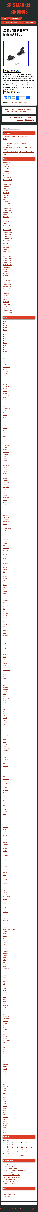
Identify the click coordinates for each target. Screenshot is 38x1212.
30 (12, 1153)
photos (5, 820)
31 (17, 1153)
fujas (4, 622)
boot (4, 432)
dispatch (5, 515)
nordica (5, 787)
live (4, 709)
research (5, 890)
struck (4, 997)
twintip (5, 1066)
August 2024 (6, 214)
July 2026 (6, 164)
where (5, 1110)
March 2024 (6, 225)
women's (5, 1123)
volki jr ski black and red (9, 1183)
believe (5, 415)
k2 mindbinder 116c (8, 1181)
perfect (5, 811)
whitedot (5, 1117)
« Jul (4, 1155)
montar (5, 763)
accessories (6, 367)
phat (4, 814)
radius (5, 866)
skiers (4, 957)
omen (4, 792)
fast (4, 572)
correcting (6, 497)
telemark (5, 1021)
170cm (5, 343)
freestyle (5, 620)
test (4, 1025)
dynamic (5, 537)
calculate (5, 454)
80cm (4, 360)
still (4, 986)
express (5, 567)
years (4, 1130)
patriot (5, 807)
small (4, 964)
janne (4, 672)
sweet (4, 1010)
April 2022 (6, 276)
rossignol (5, 910)
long (4, 711)
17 (17, 1149)
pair (4, 805)
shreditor (5, 940)
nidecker (5, 783)
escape (5, 559)
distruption (6, 521)
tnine (4, 1049)
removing (5, 881)
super (4, 1003)
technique (6, 1016)
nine (4, 785)
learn (4, 702)
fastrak (5, 576)
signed (5, 944)
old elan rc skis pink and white (11, 1175)
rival (4, 905)
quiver (5, 862)
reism (4, 877)
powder (5, 835)
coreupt (5, 493)
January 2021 (7, 308)
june (4, 676)
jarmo (4, 674)
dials (4, 508)
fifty (4, 580)
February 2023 (7, 254)
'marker (21, 102)
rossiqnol (5, 912)
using (4, 1082)
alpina (5, 380)
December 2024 (7, 206)
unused (5, 1077)
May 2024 (6, 221)
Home (5, 18)
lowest (5, 718)
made (4, 724)
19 (26, 1149)
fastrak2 (5, 578)
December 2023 (7, 232)
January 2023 (7, 256)
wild (4, 1119)
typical (5, 1069)
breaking (5, 439)
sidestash (5, 942)
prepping (5, 844)
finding (5, 585)
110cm (5, 323)
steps (4, 981)
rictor (4, 903)
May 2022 (6, 273)
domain (5, 524)
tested (4, 1027)
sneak (4, 966)
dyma (4, 535)
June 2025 (6, 193)
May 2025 (6, 195)
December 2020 (7, 310)
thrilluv (5, 1036)
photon (5, 818)
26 (26, 1151)
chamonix (6, 465)
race (4, 864)
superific (5, 1005)
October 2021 (7, 289)
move (4, 776)
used (4, 1080)
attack (4, 402)
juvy (4, 681)
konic (4, 696)
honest (5, 654)
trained (5, 1056)
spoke (4, 975)
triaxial (5, 1058)
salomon (5, 920)
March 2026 (6, 173)
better (4, 419)
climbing (5, 480)
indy (4, 661)
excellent (5, 563)
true (4, 1060)
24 (17, 1151)
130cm (5, 336)
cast (4, 463)
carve (4, 456)
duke (4, 532)
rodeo (4, 907)
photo (4, 816)
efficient (5, 543)
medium (5, 735)
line (4, 707)
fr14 (4, 609)
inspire (5, 663)
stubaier (5, 999)
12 (26, 1147)
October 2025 (7, 184)
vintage (5, 1090)
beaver (5, 412)
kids (4, 685)
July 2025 (6, 191)
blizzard (5, 428)
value (4, 1084)
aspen (5, 397)
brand (4, 436)
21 (3, 1151)
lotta (4, 715)
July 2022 (6, 269)
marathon (5, 729)
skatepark (6, 951)
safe (4, 916)
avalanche (6, 404)
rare (4, 868)
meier (4, 739)
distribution (6, 519)
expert (5, 565)
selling (5, 931)
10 (17, 1147)
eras (4, 556)
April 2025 (6, 197)
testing (5, 1029)
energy (5, 554)
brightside (6, 441)
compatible (6, 487)
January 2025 (7, 204)
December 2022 (7, 258)
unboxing (5, 1073)
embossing (6, 548)
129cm (5, 334)
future (4, 626)
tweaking (5, 1064)
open (4, 803)
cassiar (5, 460)
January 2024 (7, 230)
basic (4, 410)
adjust (4, 369)
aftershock (6, 375)
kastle (4, 683)
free (4, 611)
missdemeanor (7, 755)
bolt (4, 430)
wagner (5, 1106)
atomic (5, 399)
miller (4, 746)
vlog (4, 1093)
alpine (5, 382)
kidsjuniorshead (7, 689)
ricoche (5, 901)
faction (5, 569)
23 (12, 1151)
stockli (5, 990)
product (5, 851)
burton (5, 449)
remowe (5, 883)
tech (4, 1014)
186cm (5, 349)
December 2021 (7, 284)
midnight (5, 744)
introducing (6, 668)
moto (4, 768)
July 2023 (6, 243)
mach (4, 720)
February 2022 (7, 280)
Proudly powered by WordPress (9, 1209)
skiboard (5, 955)
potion (5, 833)
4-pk (4, 356)
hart (4, 646)
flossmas (5, 598)
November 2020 (7, 313)
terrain (5, 1023)
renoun (5, 886)
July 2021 (6, 295)
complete (5, 489)
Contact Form (15, 18)
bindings (26, 102)
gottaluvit (5, 635)
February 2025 (7, 201)
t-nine (4, 1012)
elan (4, 545)
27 (31, 1151)
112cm (5, 327)
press (4, 846)
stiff (4, 984)
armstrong (6, 395)
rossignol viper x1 (8, 1166)
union (4, 1075)
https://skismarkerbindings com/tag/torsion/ (14, 1170)
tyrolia (4, 1071)
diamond (5, 511)
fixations (5, 596)
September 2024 (7, 212)
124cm (5, 332)
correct (5, 495)
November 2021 (7, 286)
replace (5, 888)
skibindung (6, 953)
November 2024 (7, 208)
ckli (4, 476)
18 (22, 1149)
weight (5, 1108)
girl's (4, 630)
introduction (6, 670)
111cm (5, 325)
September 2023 (7, 238)
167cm (5, 341)
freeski (5, 617)
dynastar (5, 539)
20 (31, 1149)
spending (5, 973)
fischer (5, 591)
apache (5, 391)
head (4, 648)
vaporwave (6, 1086)
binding (5, 421)
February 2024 (7, 228)
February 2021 (7, 306)
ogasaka (5, 790)
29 (8, 1153)
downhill (5, 526)
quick (4, 859)
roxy (4, 914)
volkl (4, 1104)
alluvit (4, 378)
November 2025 (7, 182)
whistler (5, 1112)
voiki (4, 1095)
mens (4, 742)
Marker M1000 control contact (11, 1177)
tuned (4, 1062)
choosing (5, 474)
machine (5, 722)
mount (5, 770)
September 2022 (7, 265)
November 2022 (7, 260)
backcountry (6, 408)
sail (4, 918)
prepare (5, 842)
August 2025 (6, 188)
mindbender (6, 748)
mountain (5, 772)
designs (5, 504)
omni (4, 794)
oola (4, 796)
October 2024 (7, 210)
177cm (5, 347)
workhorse (6, 1125)
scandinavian (7, 923)
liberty (4, 705)
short (4, 938)
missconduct (6, 753)
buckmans (6, 445)
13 (31, 1147)
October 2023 (7, 236)
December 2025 (7, 180)
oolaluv (5, 798)
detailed (5, 506)
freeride (5, 615)
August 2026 (6, 162)
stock (4, 988)
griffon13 (5, 639)
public (4, 857)
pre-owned (6, 838)
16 (12, 1149)
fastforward (6, 574)
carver (5, 458)
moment (5, 761)
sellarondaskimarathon (9, 929)
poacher (5, 829)
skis (4, 962)
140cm (5, 338)
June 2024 (6, 219)
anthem (5, 388)
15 (8, 1149)
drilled (5, 530)
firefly (4, 587)
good (4, 633)
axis (4, 406)
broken (5, 443)
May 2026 (6, 169)
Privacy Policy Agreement (10, 22)
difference (6, 513)
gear (4, 628)
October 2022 (7, 262)
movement (6, 779)
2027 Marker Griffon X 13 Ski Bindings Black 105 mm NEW (19, 141)
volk (4, 1099)
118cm (5, 330)
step (4, 979)
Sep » (23, 1155)
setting (5, 936)
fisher (4, 593)
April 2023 (6, 249)
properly (5, 855)
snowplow (6, 971)
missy (4, 757)
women (5, 1121)
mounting (5, 774)
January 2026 (7, 177)
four (4, 606)
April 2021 (6, 302)
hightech (5, 650)
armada (5, 393)
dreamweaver (7, 528)
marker (12, 102)
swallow (5, 1008)
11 (22, 1147)
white (4, 1114)
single (4, 949)
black (4, 426)
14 (3, 1149)
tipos (4, 1045)
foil (4, 602)
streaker (5, 992)
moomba (5, 766)
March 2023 (6, 251)
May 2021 (6, 299)
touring (5, 1053)
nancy (4, 781)
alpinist (5, 384)
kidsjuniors (6, 687)
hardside (5, 644)
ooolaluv (5, 801)
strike (4, 995)
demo (4, 502)
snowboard (6, 968)
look (4, 713)
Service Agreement (28, 22)
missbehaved (7, 750)
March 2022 (6, 278)
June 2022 (6, 271)
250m (4, 354)
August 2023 (6, 241)
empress (5, 550)
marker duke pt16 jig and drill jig (12, 1173)
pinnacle (5, 825)
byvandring (6, 452)
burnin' (5, 447)
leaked (5, 700)
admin (21, 38)
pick (4, 822)
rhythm (5, 899)
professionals (7, 853)
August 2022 (6, 267)
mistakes (5, 759)
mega (4, 737)
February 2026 (7, 175)
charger (5, 467)
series (4, 933)
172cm (5, 345)
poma (4, 831)
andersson (6, 386)
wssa (4, 1128)
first (4, 589)
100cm (5, 321)
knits (4, 694)
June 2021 (6, 297)
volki (4, 1101)
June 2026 (6, 166)
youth (4, 1132)
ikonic (4, 657)
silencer (5, 947)
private (5, 848)
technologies (6, 1018)
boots (4, 434)
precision (5, 840)
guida (4, 641)
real (4, 870)
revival (5, 894)
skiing (4, 960)
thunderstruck (7, 1040)
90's (4, 362)
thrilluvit (5, 1038)
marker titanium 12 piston (10, 1168)
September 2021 (7, 291)
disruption (6, 517)
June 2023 (6, 245)
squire (5, 977)
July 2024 (6, 217)
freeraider (6, 613)
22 (8, 1151)
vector (4, 1088)
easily (4, 541)
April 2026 (6, 171)
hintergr (5, 652)
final (4, 583)
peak (4, 809)
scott (4, 925)
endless (5, 552)
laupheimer (6, 698)
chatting (5, 469)
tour (4, 1051)
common (5, 484)
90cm (4, 364)
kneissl (5, 691)
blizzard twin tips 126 (9, 1179)
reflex (4, 875)
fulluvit (5, 624)
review (5, 892)
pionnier (5, 827)
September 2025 (7, 186)
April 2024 (6, 223)
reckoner (5, 872)
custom (5, 500)
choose (5, 471)
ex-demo (5, 561)
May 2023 (6, 247)
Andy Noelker (34, 1209)
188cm (5, 351)
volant (4, 1097)
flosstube (5, 600)
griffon (5, 637)
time (4, 1043)
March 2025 (6, 199)
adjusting (5, 371)
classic (5, 478)
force (4, 604)
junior (4, 678)
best (4, 417)
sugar (4, 1001)
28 (3, 1153)
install (4, 665)
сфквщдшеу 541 (7, 1164)
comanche (6, 482)
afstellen (5, 373)
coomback (6, 491)
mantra (5, 726)
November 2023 (7, 234)
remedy (5, 879)
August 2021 (6, 293)
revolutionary (6, 896)
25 (22, 1151)
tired (4, 1047)
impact (5, 659)
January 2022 (7, 282)
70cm (4, 358)
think (4, 1034)
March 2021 (6, 304)
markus (5, 733)
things (4, 1032)
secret (4, 927)
